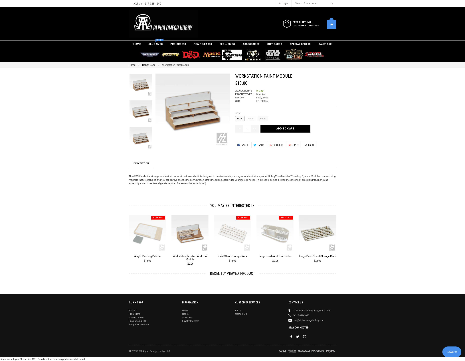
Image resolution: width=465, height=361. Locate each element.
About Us (187, 317)
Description (141, 163)
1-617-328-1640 (151, 3)
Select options (317, 231)
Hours (185, 314)
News (185, 310)
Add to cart (190, 231)
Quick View (148, 231)
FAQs (238, 310)
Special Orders (300, 44)
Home (137, 44)
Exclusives (227, 44)
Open (239, 118)
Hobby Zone (148, 65)
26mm (251, 118)
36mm (263, 118)
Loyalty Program (190, 321)
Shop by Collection (139, 324)
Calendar (325, 44)
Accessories (250, 44)
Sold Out (158, 217)
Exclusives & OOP (138, 321)
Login (284, 3)
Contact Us (241, 314)
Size (237, 113)
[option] (138, 87)
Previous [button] (124, 236)
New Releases (203, 44)
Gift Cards (274, 44)
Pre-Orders (178, 44)
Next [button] (341, 236)
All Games (155, 42)
